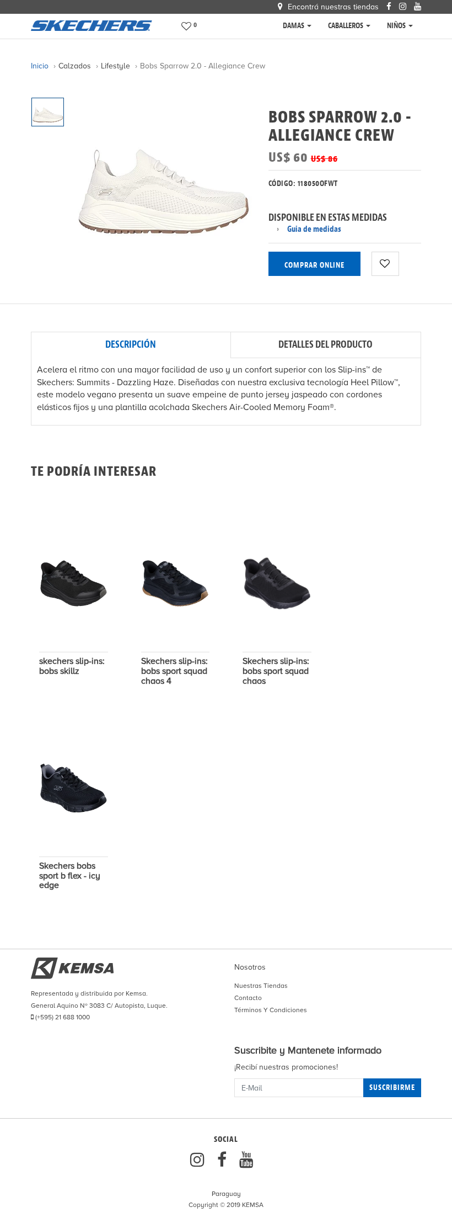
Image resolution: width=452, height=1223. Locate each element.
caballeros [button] (346, 25)
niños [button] (397, 25)
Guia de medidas (314, 229)
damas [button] (294, 25)
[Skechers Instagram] (199, 1160)
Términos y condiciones (270, 1010)
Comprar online (314, 265)
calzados (74, 66)
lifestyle (115, 66)
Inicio (40, 66)
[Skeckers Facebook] (224, 1160)
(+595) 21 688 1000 (62, 1017)
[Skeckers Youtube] (246, 1160)
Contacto (248, 998)
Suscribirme (392, 1087)
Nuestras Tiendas (261, 986)
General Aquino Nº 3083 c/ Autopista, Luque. (99, 1005)
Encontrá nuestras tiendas (332, 7)
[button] (190, 26)
